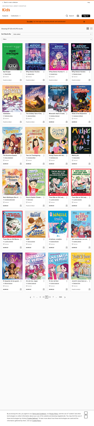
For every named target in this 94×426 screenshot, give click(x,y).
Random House (77, 74)
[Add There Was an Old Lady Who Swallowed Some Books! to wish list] (66, 206)
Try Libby (30, 22)
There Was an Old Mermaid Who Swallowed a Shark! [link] (11, 239)
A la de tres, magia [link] (32, 281)
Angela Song (54, 74)
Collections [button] (15, 16)
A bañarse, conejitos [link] (55, 239)
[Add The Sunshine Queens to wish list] (21, 164)
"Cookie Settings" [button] (32, 418)
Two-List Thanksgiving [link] (33, 155)
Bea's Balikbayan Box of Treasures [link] (11, 197)
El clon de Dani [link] (53, 281)
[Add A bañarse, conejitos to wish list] (66, 248)
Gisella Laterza (77, 241)
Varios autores (31, 241)
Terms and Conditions (39, 414)
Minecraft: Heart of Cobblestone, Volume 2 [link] (57, 114)
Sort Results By (6, 34)
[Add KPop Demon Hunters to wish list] (44, 80)
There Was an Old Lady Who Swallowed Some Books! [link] (57, 197)
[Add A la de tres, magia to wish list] (44, 289)
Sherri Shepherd (9, 158)
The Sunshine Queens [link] (10, 155)
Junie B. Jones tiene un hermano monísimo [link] (80, 281)
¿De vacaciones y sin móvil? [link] (80, 239)
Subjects (5, 16)
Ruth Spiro (30, 199)
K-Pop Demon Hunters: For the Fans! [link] (57, 72)
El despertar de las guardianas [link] (11, 281)
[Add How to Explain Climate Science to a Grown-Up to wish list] (44, 206)
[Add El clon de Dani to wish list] (66, 289)
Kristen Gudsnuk (32, 283)
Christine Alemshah (10, 199)
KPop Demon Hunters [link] (33, 72)
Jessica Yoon (31, 74)
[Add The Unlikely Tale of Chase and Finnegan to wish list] (44, 122)
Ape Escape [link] (6, 72)
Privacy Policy (53, 414)
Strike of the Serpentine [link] (79, 114)
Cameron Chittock (78, 116)
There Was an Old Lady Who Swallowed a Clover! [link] (80, 197)
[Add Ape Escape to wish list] (21, 80)
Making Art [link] (75, 155)
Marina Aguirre (8, 283)
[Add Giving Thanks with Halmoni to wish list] (66, 164)
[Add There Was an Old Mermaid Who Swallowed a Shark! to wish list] (21, 248)
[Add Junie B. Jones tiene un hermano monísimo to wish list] (89, 289)
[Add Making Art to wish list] (89, 164)
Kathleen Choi (54, 158)
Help (88, 2)
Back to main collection (11, 2)
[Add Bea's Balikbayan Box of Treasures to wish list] (21, 206)
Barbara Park (76, 283)
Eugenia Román (55, 241)
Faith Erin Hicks (9, 116)
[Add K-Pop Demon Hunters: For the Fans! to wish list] (66, 80)
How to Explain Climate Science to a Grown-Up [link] (34, 197)
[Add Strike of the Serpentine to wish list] (89, 122)
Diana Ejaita (76, 158)
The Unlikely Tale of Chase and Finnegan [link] (34, 114)
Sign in (86, 16)
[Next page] (65, 297)
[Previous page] (30, 297)
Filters (4, 39)
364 (60, 297)
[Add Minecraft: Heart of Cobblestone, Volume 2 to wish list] (66, 122)
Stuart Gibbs (8, 74)
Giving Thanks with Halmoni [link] (57, 155)
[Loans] (78, 16)
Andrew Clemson (55, 116)
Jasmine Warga (31, 116)
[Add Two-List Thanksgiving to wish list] (44, 164)
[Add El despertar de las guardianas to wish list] (21, 289)
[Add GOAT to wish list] (44, 248)
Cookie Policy (36, 421)
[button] (69, 16)
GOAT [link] (28, 239)
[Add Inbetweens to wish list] (21, 122)
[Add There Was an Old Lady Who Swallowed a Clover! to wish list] (89, 206)
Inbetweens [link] (6, 114)
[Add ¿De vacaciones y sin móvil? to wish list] (89, 248)
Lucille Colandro (55, 199)
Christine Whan (31, 158)
